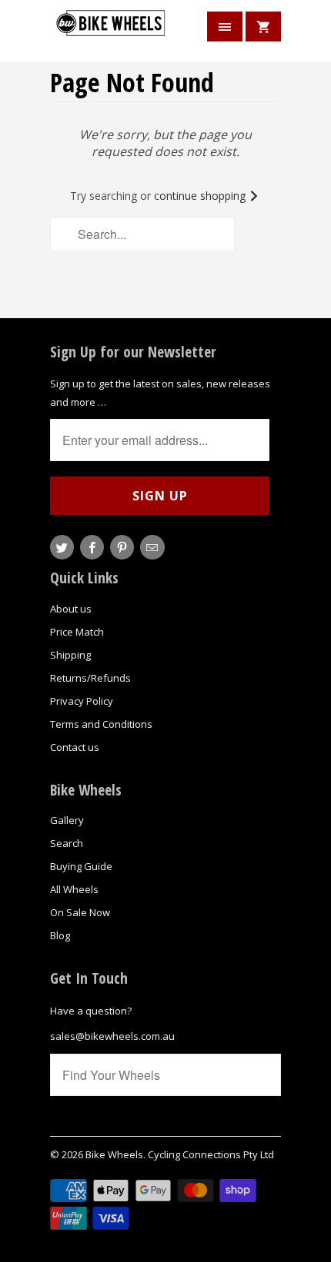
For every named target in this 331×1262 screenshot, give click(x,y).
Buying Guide (81, 866)
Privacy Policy (81, 701)
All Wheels (74, 889)
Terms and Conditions (101, 724)
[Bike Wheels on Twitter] (62, 547)
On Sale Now (80, 912)
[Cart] (263, 27)
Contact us (74, 747)
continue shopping (201, 195)
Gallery (67, 820)
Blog (60, 935)
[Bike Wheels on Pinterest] (122, 547)
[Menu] (224, 27)
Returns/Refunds (90, 678)
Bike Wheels (114, 1154)
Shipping (70, 655)
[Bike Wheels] (111, 32)
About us (71, 609)
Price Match (77, 632)
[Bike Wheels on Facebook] (92, 547)
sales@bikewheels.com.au (112, 1036)
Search (66, 843)
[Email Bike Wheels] (152, 547)
